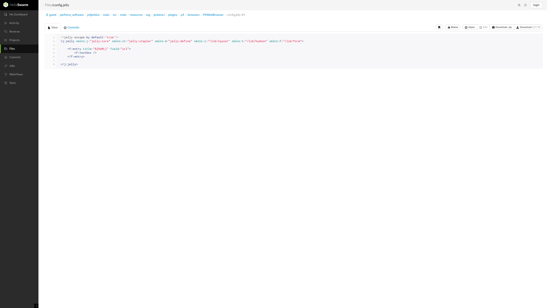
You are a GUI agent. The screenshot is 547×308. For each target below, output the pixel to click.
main (106, 14)
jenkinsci (159, 14)
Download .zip (503, 27)
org (148, 14)
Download (529, 27)
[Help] (525, 5)
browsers (194, 14)
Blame (454, 27)
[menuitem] (19, 14)
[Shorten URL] (439, 27)
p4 (182, 14)
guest (52, 14)
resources (136, 14)
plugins (172, 14)
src (115, 14)
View (54, 27)
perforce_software (72, 14)
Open (471, 27)
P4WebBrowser (213, 14)
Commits (73, 27)
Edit (484, 27)
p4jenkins (93, 14)
